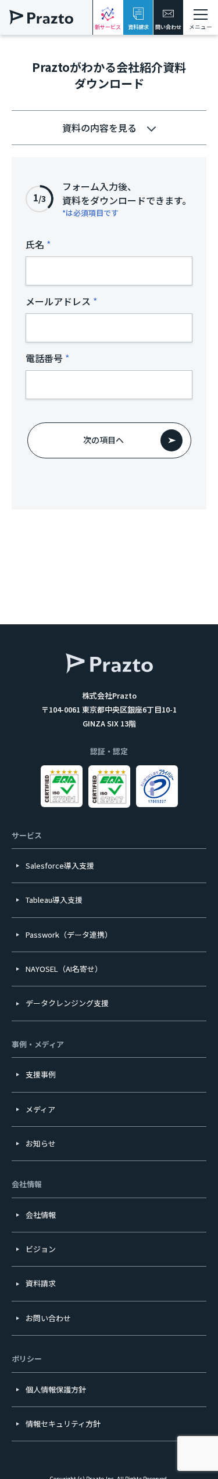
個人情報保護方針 (56, 1389)
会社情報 (41, 1214)
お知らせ (41, 1143)
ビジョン (41, 1248)
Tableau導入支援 (54, 899)
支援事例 (41, 1074)
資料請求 (138, 27)
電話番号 (44, 358)
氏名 (35, 244)
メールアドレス (58, 301)
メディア (40, 1109)
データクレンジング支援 (67, 1002)
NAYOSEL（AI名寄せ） (64, 968)
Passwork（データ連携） (69, 934)
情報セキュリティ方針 (63, 1423)
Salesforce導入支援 (60, 865)
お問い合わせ (48, 1317)
